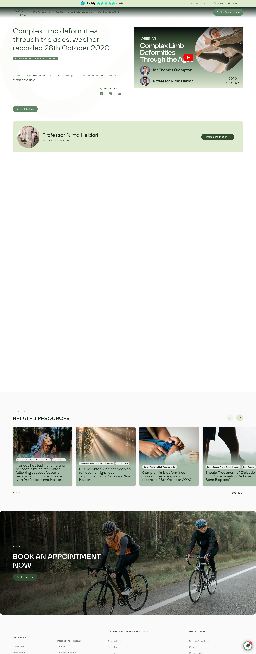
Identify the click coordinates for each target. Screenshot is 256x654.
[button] (239, 417)
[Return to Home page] (19, 12)
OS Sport (62, 646)
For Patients (40, 12)
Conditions (18, 646)
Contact (193, 647)
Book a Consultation (200, 641)
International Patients (69, 640)
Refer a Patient (116, 641)
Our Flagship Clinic (109, 12)
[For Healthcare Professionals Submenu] (92, 12)
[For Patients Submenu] (50, 12)
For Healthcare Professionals (73, 12)
